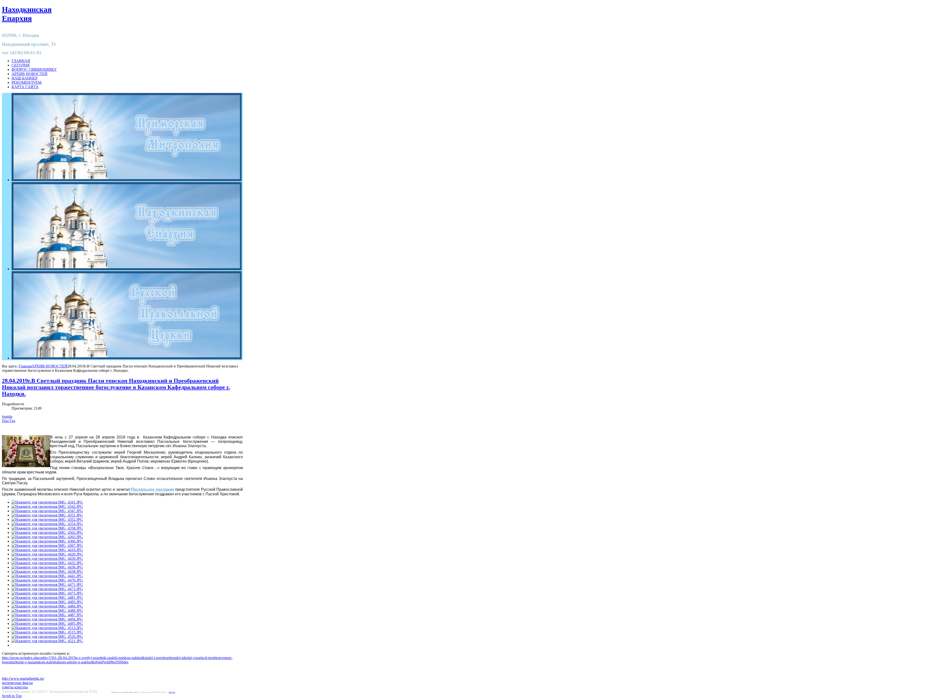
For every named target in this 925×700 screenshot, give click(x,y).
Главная (25, 366)
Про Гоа (8, 421)
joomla (7, 416)
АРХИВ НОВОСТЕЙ (49, 366)
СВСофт (172, 692)
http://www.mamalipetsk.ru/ (23, 678)
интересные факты (17, 683)
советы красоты (15, 687)
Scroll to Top (12, 696)
